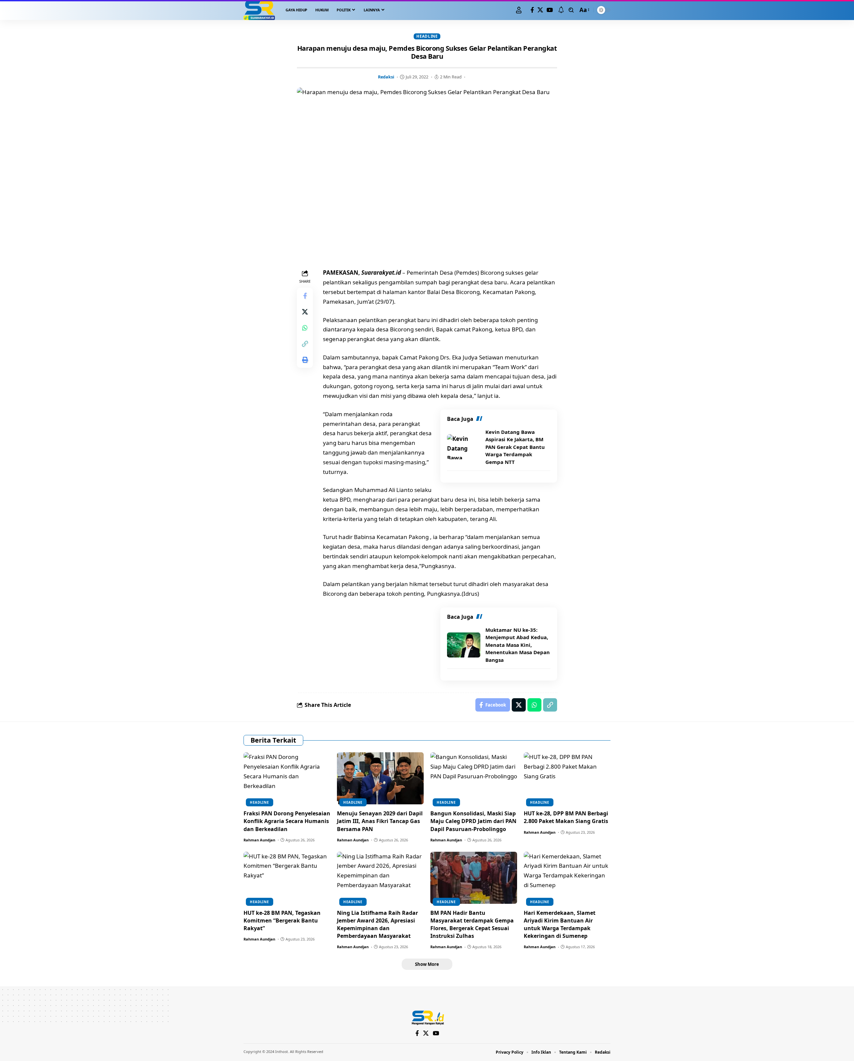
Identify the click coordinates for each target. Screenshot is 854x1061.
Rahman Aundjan (259, 839)
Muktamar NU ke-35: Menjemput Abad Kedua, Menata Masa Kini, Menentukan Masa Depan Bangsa (517, 644)
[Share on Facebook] (305, 296)
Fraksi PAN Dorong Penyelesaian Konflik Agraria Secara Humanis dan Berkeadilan (287, 821)
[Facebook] (532, 10)
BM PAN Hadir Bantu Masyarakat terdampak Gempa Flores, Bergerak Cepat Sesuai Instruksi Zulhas (472, 924)
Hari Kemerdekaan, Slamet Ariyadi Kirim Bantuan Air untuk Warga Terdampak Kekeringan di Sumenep (559, 924)
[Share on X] (305, 312)
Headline (427, 36)
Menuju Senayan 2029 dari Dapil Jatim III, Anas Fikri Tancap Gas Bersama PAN (380, 821)
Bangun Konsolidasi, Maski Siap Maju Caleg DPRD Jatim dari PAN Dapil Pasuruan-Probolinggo (473, 821)
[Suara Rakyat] (259, 10)
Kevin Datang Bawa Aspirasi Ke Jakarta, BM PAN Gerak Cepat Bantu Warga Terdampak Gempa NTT (515, 447)
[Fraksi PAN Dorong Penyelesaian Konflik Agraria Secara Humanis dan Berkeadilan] (287, 778)
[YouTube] (549, 10)
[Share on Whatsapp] (305, 328)
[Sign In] (518, 10)
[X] (540, 10)
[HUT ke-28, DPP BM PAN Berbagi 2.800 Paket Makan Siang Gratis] (567, 778)
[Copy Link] (305, 344)
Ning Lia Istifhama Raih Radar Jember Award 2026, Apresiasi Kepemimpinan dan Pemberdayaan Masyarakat (377, 924)
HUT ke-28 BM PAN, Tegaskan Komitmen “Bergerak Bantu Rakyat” (282, 920)
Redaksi (386, 77)
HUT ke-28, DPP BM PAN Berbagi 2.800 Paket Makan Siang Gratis (566, 817)
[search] (571, 10)
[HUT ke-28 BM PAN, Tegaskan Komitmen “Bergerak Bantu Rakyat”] (287, 878)
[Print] (305, 360)
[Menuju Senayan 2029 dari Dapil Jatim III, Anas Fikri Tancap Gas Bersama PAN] (380, 778)
